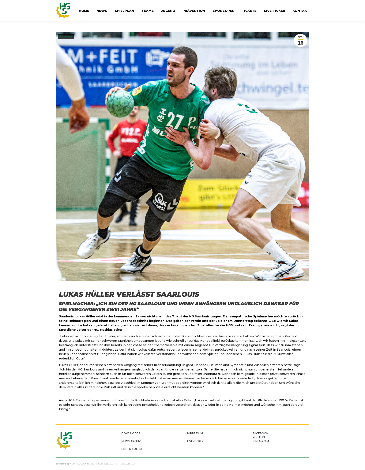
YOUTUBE (259, 437)
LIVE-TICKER (195, 441)
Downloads (130, 433)
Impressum (195, 433)
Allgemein (66, 36)
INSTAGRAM (261, 441)
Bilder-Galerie (132, 449)
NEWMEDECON (78, 463)
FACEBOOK (260, 433)
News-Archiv (131, 441)
